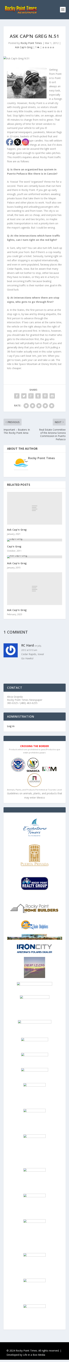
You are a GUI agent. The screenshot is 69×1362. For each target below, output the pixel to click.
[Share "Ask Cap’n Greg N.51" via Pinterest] (45, 395)
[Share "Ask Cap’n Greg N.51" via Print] (52, 395)
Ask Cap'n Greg (23, 47)
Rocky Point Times (31, 43)
